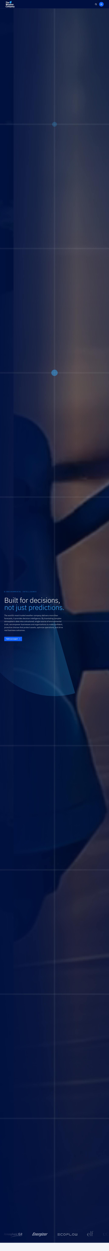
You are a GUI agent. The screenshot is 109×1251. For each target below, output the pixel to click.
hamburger (101, 4)
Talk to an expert (12, 639)
